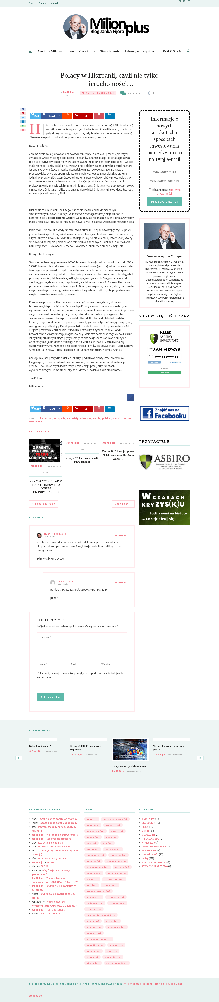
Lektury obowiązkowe (140, 51)
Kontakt (55, 3)
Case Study (87, 51)
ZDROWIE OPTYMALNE (154, 862)
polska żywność (111, 418)
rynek (112, 921)
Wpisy (145, 858)
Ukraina (93, 951)
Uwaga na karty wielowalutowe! (129, 766)
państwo (95, 903)
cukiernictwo (44, 418)
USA (112, 951)
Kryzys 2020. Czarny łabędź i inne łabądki (82, 460)
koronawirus (97, 867)
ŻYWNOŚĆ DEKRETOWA (155, 866)
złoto (93, 963)
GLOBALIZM (148, 834)
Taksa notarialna (56, 909)
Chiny (117, 831)
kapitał (93, 861)
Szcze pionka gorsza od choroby (58, 819)
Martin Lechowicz (56, 534)
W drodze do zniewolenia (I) (62, 834)
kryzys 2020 (117, 873)
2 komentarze (135, 93)
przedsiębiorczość (101, 915)
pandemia (116, 897)
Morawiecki (114, 879)
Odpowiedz (120, 535)
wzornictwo (36, 421)
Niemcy (110, 885)
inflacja (118, 855)
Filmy (71, 51)
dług (111, 837)
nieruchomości (98, 891)
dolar (93, 837)
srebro (94, 933)
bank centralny (115, 819)
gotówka (112, 849)
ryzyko (94, 927)
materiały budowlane (79, 418)
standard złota (99, 939)
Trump (116, 945)
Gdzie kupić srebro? (40, 746)
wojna (92, 957)
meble (96, 418)
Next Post (122, 504)
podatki (117, 903)
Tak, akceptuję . (166, 191)
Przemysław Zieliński (137, 984)
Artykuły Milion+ (49, 51)
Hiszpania (59, 418)
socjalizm (117, 927)
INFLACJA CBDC (150, 838)
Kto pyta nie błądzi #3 (58, 838)
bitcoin (113, 825)
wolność (113, 957)
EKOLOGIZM (171, 51)
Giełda (145, 830)
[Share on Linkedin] (110, 116)
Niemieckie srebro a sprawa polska (168, 747)
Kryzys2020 (148, 842)
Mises (92, 879)
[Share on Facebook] (130, 400)
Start (31, 3)
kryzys (94, 873)
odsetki (94, 897)
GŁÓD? (50, 862)
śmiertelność (116, 963)
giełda (93, 849)
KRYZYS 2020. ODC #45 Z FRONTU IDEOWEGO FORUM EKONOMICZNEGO (45, 486)
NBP (91, 885)
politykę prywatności (169, 191)
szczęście (95, 945)
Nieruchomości (110, 51)
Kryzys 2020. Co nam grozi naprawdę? (85, 747)
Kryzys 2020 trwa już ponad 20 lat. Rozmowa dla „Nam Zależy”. (118, 454)
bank (92, 819)
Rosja (93, 921)
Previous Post (45, 504)
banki (93, 825)
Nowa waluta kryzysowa (52, 858)
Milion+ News (149, 850)
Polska (94, 909)
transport (127, 418)
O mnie (42, 3)
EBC (91, 843)
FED (107, 843)
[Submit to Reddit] (67, 116)
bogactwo (95, 831)
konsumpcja (116, 861)
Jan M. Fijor (69, 92)
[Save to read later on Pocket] (99, 116)
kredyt (122, 867)
